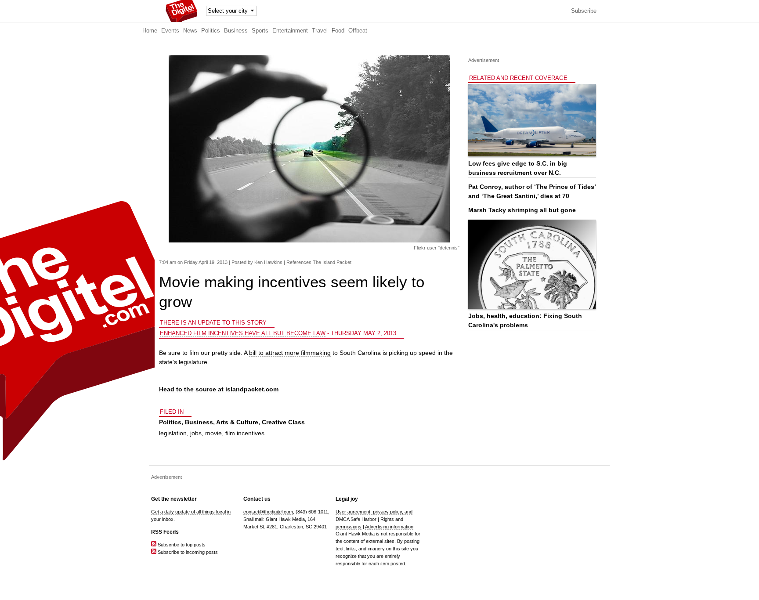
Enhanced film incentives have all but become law (242, 333)
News (190, 31)
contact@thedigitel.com (268, 511)
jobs (196, 433)
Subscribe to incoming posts (187, 552)
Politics (210, 31)
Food (338, 31)
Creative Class (283, 422)
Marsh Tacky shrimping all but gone (522, 209)
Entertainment (290, 31)
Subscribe (583, 11)
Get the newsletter (174, 499)
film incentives (244, 433)
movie (213, 433)
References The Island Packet (318, 262)
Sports (260, 31)
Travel (320, 31)
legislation (173, 433)
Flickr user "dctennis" (436, 247)
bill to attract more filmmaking (290, 352)
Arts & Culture (237, 422)
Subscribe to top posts (181, 544)
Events (170, 31)
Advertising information (389, 526)
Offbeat (357, 31)
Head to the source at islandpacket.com (218, 389)
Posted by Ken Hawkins (256, 262)
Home (149, 31)
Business (236, 31)
